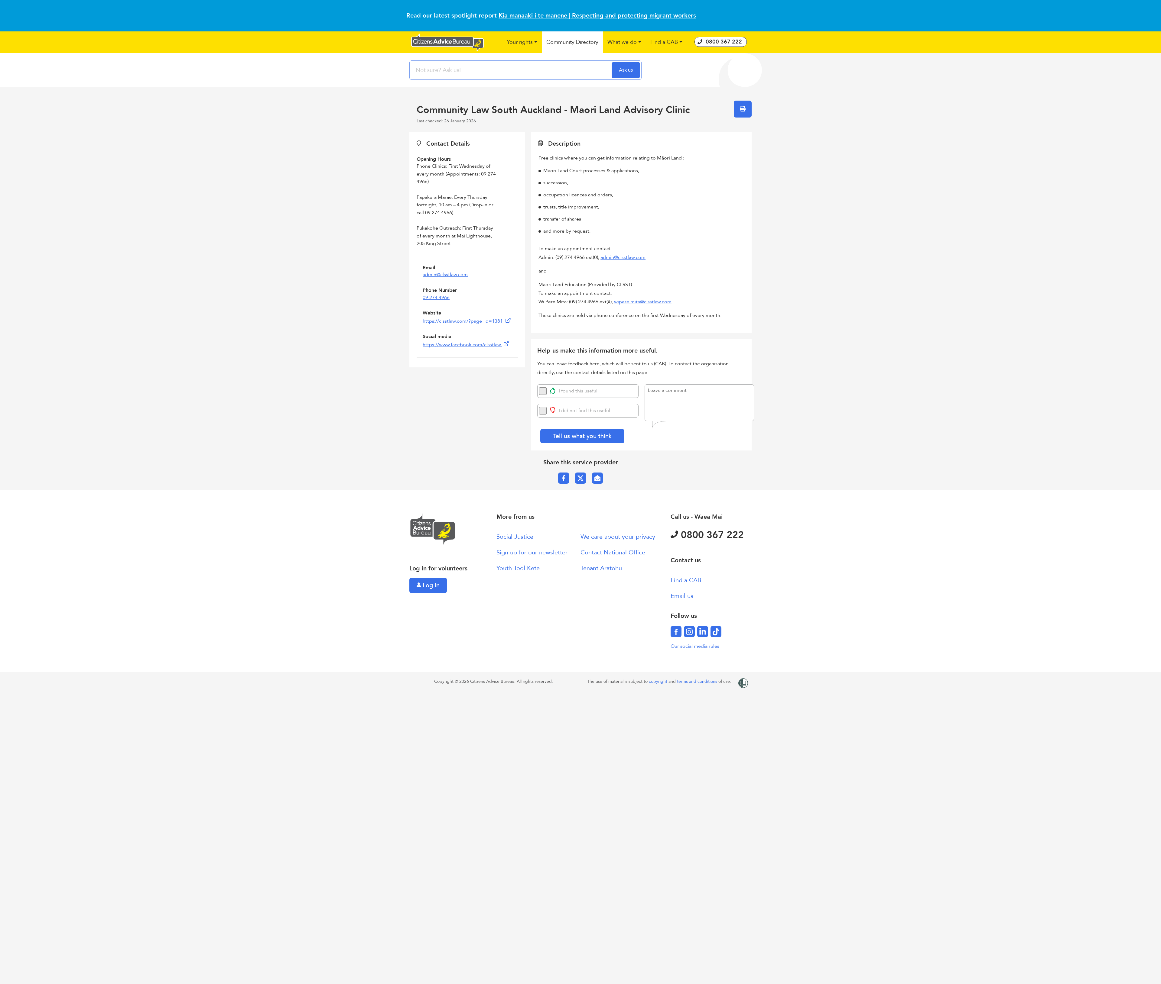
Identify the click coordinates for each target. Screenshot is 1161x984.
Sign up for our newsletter (531, 552)
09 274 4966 (436, 297)
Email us (682, 596)
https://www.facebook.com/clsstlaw (462, 344)
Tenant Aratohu (601, 568)
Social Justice (514, 537)
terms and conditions (697, 681)
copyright (658, 681)
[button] (522, 42)
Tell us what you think (582, 436)
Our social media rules (695, 646)
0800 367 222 (711, 535)
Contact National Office (612, 552)
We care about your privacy (617, 537)
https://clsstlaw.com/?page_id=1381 (463, 321)
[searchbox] (511, 70)
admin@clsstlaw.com (445, 274)
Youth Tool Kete (518, 568)
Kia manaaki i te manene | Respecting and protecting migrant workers (597, 15)
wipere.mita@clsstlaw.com (643, 301)
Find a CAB (686, 580)
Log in (430, 585)
